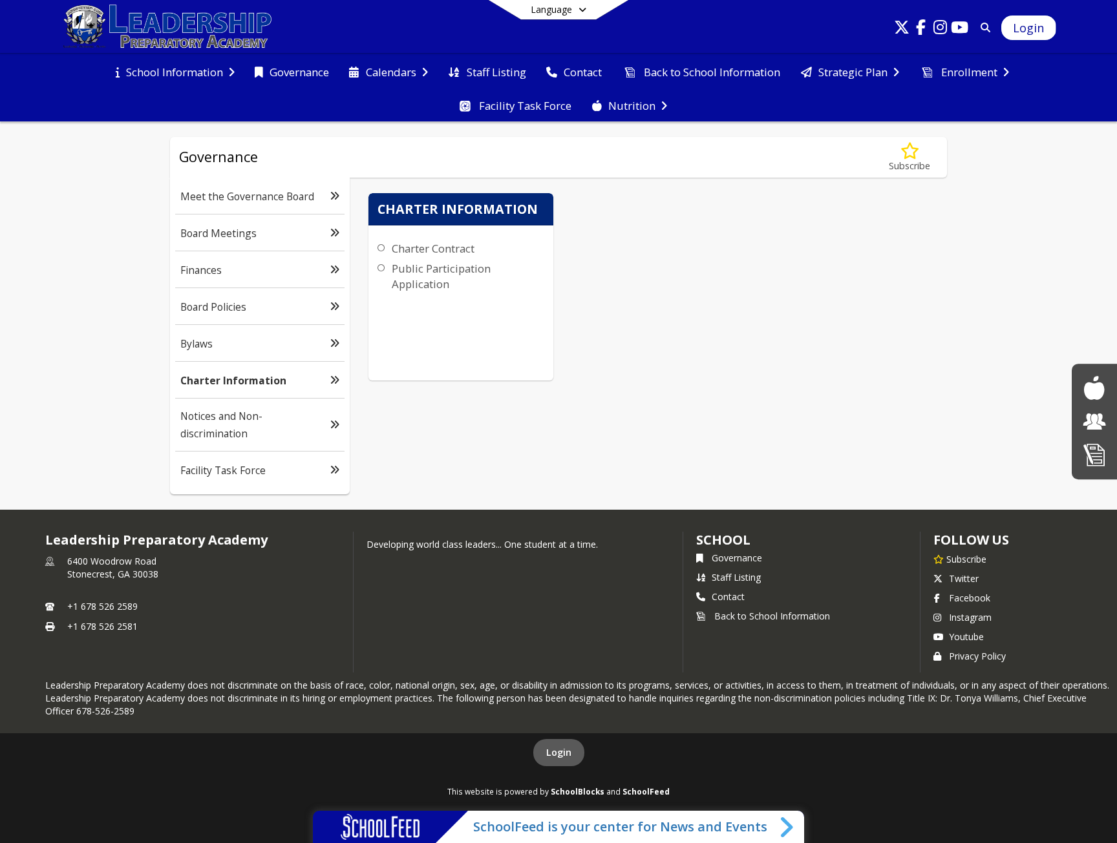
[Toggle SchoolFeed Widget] (788, 826)
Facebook (969, 598)
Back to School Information (772, 616)
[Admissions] (1094, 454)
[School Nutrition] (1094, 388)
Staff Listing (736, 577)
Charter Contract (433, 248)
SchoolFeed (646, 791)
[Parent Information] (1094, 421)
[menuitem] (175, 71)
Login (558, 752)
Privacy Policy (977, 656)
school (723, 539)
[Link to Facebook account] (921, 29)
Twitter (964, 578)
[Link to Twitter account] (901, 29)
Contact (728, 596)
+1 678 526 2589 (102, 606)
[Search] (983, 27)
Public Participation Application (441, 276)
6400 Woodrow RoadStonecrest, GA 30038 (112, 567)
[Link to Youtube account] (960, 29)
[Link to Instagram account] (940, 29)
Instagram (970, 617)
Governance (737, 558)
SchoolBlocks (577, 791)
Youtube (966, 636)
